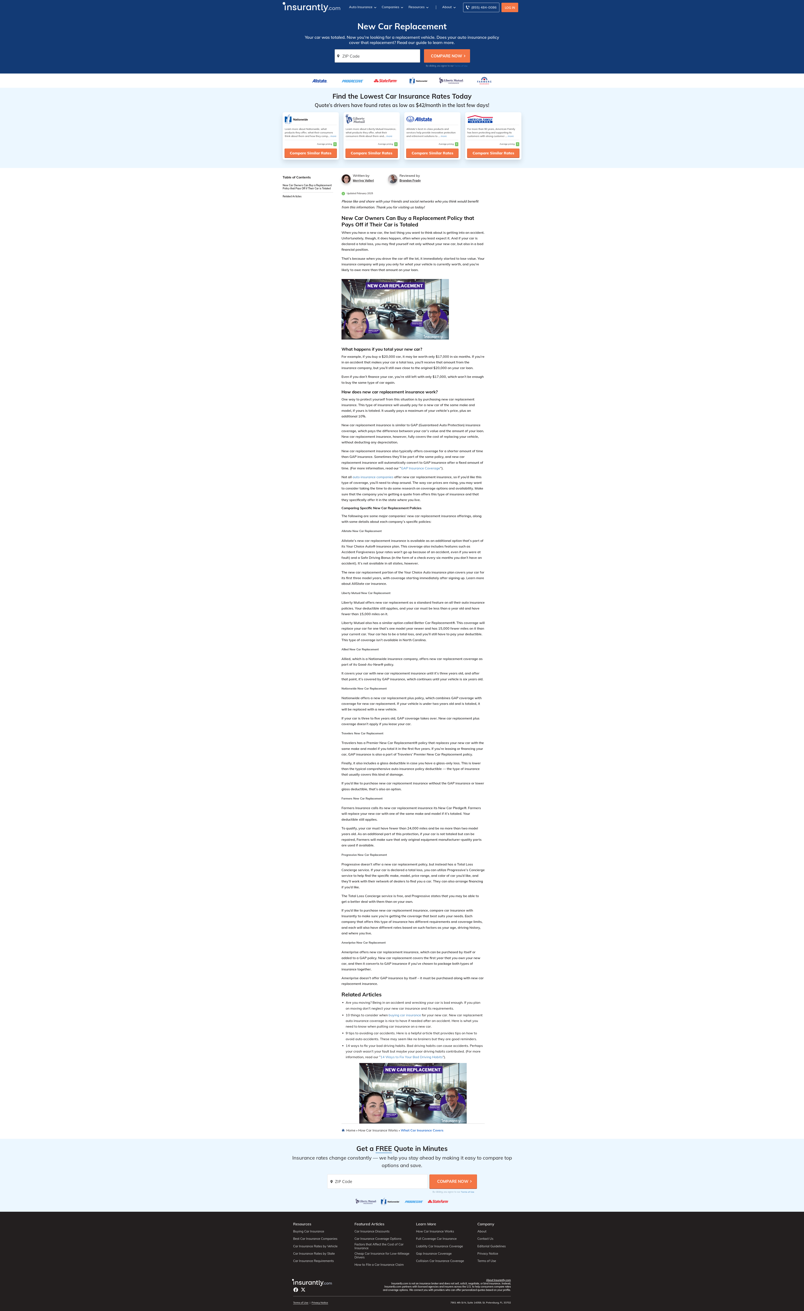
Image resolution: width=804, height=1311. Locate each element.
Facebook (295, 1289)
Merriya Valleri (363, 180)
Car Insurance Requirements (313, 1261)
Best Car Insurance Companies (315, 1239)
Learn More (426, 1224)
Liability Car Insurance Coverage (439, 1246)
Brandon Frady (410, 180)
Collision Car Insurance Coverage (440, 1261)
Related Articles (292, 196)
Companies (390, 7)
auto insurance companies (373, 477)
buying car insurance (405, 1015)
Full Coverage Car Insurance (436, 1239)
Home (350, 1130)
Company (485, 1224)
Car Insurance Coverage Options (377, 1239)
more (333, 136)
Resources (416, 7)
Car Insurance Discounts (371, 1231)
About (447, 7)
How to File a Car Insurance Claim (379, 1265)
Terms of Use (461, 65)
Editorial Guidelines (491, 1246)
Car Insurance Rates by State (314, 1253)
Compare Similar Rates (310, 153)
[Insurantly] (311, 7)
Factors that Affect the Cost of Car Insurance (378, 1246)
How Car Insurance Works (378, 1130)
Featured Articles (369, 1224)
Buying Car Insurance (308, 1231)
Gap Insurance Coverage (434, 1253)
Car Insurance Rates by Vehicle (315, 1246)
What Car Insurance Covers (422, 1130)
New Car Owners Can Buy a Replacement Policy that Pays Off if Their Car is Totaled (307, 187)
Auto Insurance (360, 7)
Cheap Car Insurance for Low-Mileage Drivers (381, 1255)
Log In (510, 8)
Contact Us (485, 1239)
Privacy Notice (487, 1253)
